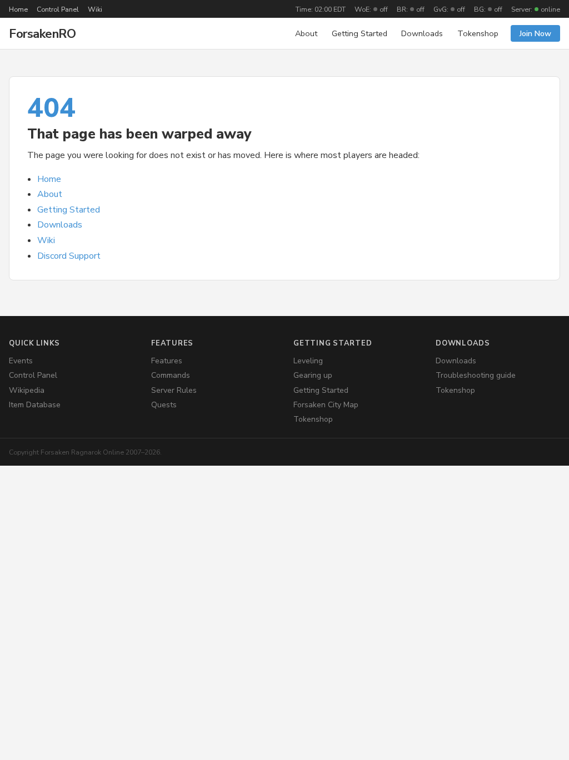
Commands (170, 375)
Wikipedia (26, 390)
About (306, 33)
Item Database (35, 404)
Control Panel (58, 9)
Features (166, 361)
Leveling (308, 361)
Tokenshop (477, 33)
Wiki (95, 9)
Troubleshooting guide (476, 375)
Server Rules (174, 390)
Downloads (422, 33)
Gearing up (312, 375)
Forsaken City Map (325, 404)
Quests (164, 404)
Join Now (535, 33)
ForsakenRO (42, 33)
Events (21, 361)
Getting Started (359, 33)
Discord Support (69, 256)
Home (18, 9)
